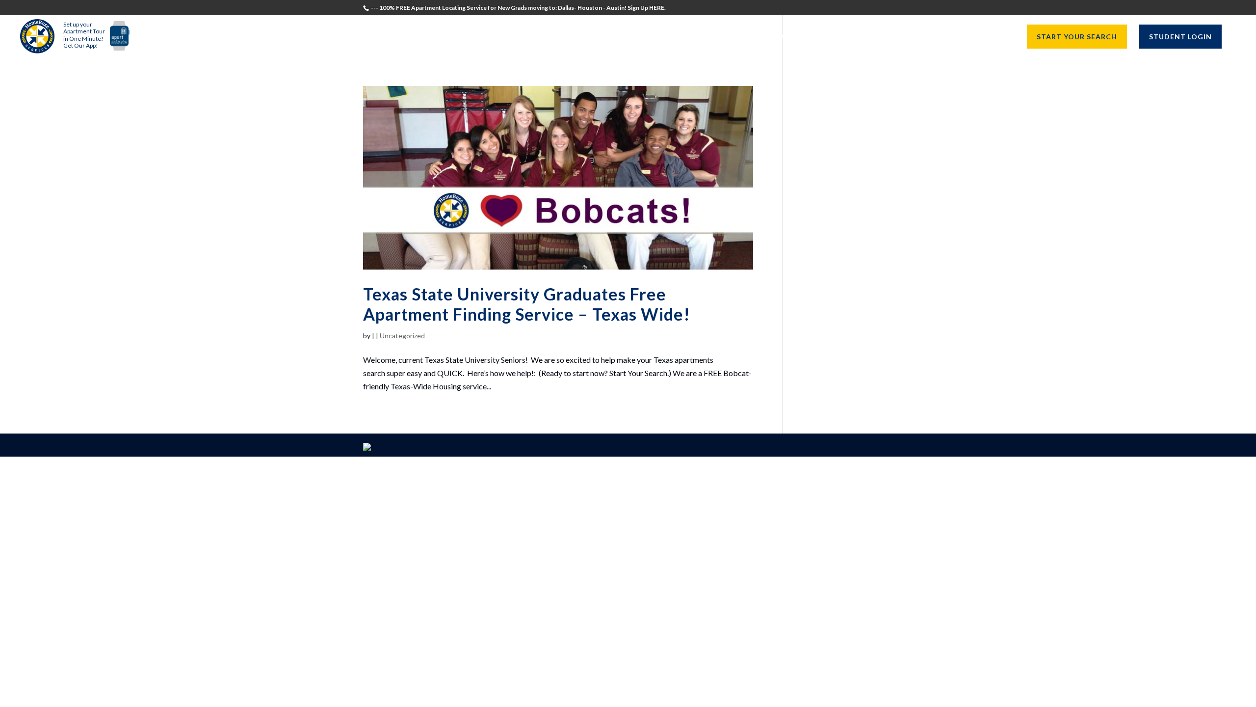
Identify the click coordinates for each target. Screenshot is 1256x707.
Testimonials (703, 37)
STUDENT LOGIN (1180, 36)
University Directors (902, 37)
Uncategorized (402, 335)
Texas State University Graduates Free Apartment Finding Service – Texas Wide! (526, 304)
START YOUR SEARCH (1077, 36)
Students (764, 37)
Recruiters (821, 37)
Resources (982, 37)
